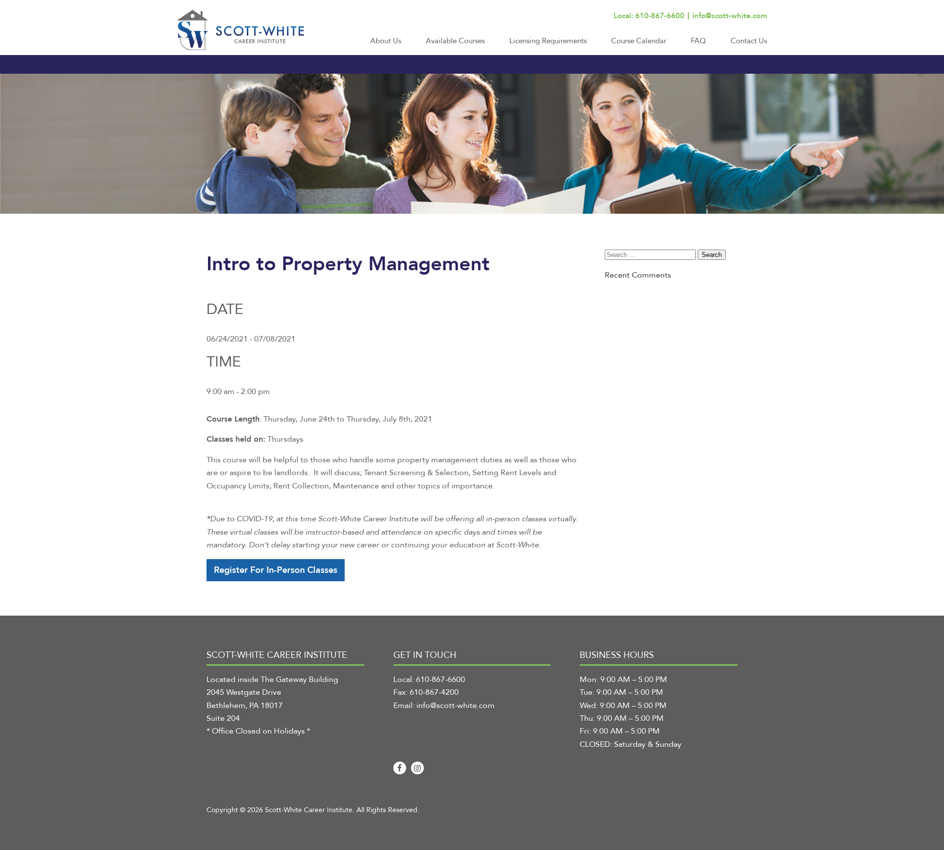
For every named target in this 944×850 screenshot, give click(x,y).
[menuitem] (385, 45)
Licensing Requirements (548, 41)
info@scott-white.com (729, 16)
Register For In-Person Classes (275, 570)
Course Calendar (638, 41)
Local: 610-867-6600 (649, 16)
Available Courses (455, 41)
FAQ (698, 41)
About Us (385, 41)
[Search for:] (651, 254)
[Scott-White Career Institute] (240, 30)
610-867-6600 (440, 679)
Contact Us (749, 41)
